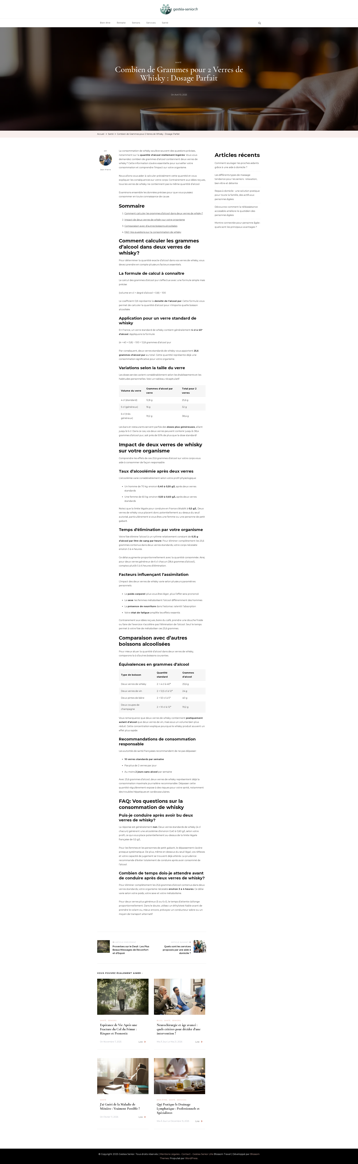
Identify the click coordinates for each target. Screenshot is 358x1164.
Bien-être (105, 23)
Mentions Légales (170, 1154)
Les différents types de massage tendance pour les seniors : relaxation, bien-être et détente (236, 179)
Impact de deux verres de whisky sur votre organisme (154, 219)
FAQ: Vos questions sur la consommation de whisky (152, 232)
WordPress (191, 1158)
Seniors (136, 23)
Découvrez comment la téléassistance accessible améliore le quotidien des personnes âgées (236, 211)
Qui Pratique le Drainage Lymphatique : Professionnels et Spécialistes (178, 1108)
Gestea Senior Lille (203, 1154)
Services (151, 23)
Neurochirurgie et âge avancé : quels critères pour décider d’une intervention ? (178, 1029)
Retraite (121, 23)
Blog (159, 1020)
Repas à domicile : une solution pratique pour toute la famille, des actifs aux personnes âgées (237, 195)
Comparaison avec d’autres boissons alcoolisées (150, 226)
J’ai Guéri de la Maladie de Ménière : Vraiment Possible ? (120, 1106)
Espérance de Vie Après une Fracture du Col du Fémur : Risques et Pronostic (118, 1029)
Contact (186, 1154)
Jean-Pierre (105, 170)
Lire (141, 1042)
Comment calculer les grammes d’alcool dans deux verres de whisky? (163, 213)
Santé (165, 23)
